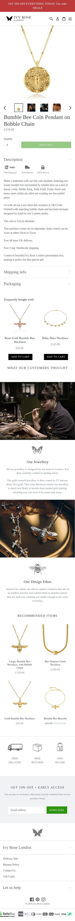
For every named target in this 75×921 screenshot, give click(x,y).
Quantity (8, 139)
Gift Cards (9, 876)
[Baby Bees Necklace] (55, 319)
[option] (18, 107)
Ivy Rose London (41, 903)
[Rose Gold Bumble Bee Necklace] (20, 319)
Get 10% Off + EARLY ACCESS (37, 787)
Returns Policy (11, 864)
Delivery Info (10, 858)
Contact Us (9, 870)
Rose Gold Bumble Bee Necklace (20, 340)
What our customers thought (37, 368)
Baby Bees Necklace (55, 338)
